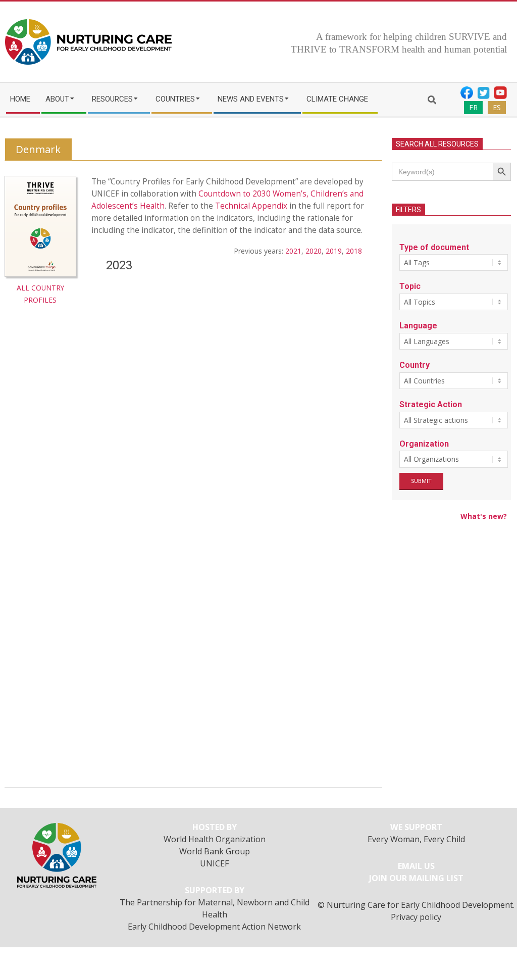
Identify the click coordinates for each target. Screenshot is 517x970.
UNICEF (214, 863)
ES (497, 107)
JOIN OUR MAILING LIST (416, 878)
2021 (293, 251)
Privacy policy (416, 917)
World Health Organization (215, 839)
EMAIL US (416, 865)
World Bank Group (214, 851)
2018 (354, 251)
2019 (334, 251)
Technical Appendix (251, 206)
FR (473, 107)
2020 (313, 251)
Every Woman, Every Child (416, 839)
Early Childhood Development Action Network (214, 926)
